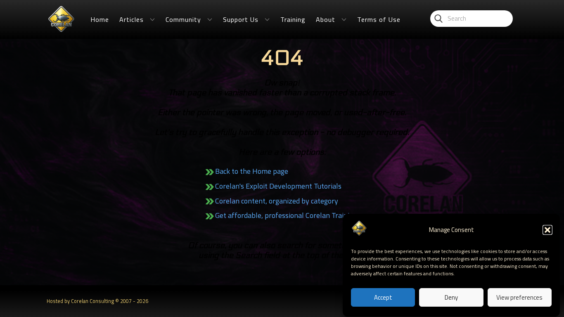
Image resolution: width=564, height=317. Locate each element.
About (325, 19)
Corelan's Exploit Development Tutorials (278, 186)
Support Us (240, 19)
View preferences (519, 297)
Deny (451, 297)
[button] (547, 230)
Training (293, 19)
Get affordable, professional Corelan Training (286, 215)
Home (99, 19)
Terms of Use (378, 19)
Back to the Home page (251, 171)
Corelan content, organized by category (276, 200)
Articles (131, 19)
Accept (383, 297)
